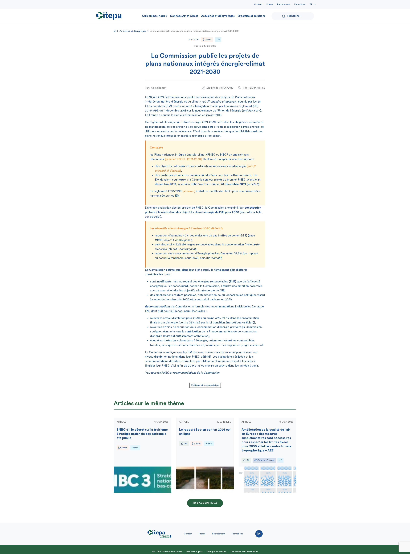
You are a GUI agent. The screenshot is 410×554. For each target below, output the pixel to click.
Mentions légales (194, 552)
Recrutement (283, 4)
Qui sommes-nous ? (154, 16)
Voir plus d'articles (205, 503)
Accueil (115, 30)
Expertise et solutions (251, 16)
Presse (269, 4)
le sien (175, 115)
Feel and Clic (252, 552)
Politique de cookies (216, 552)
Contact (258, 4)
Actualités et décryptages (218, 16)
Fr (310, 4)
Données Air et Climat (184, 16)
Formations (299, 4)
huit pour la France (170, 311)
